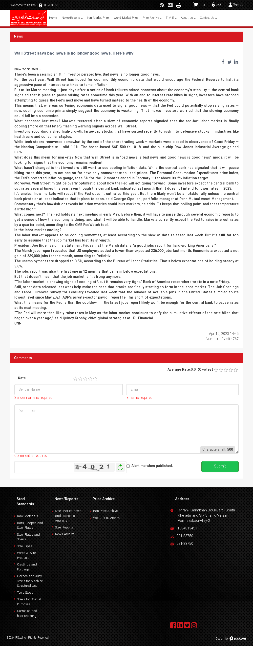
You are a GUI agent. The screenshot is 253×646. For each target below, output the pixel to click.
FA (203, 5)
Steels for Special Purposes (29, 602)
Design (220, 638)
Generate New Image (120, 467)
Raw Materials (27, 516)
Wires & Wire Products (26, 555)
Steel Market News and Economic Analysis (68, 515)
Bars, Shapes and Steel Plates (30, 526)
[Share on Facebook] (223, 61)
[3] (85, 379)
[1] (75, 379)
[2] (80, 379)
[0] (216, 370)
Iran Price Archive (105, 511)
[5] (95, 379)
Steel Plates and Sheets (28, 537)
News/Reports (66, 499)
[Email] (170, 5)
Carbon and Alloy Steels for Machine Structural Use (30, 581)
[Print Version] (178, 5)
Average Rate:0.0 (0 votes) (190, 369)
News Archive (64, 534)
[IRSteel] (28, 18)
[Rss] (162, 5)
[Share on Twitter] (229, 61)
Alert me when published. (152, 466)
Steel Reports (64, 527)
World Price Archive (106, 518)
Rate (22, 378)
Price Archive (104, 499)
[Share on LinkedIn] (236, 61)
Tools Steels (25, 592)
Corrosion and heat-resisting (27, 613)
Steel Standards (25, 501)
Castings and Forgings (27, 567)
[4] (90, 379)
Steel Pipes (24, 546)
